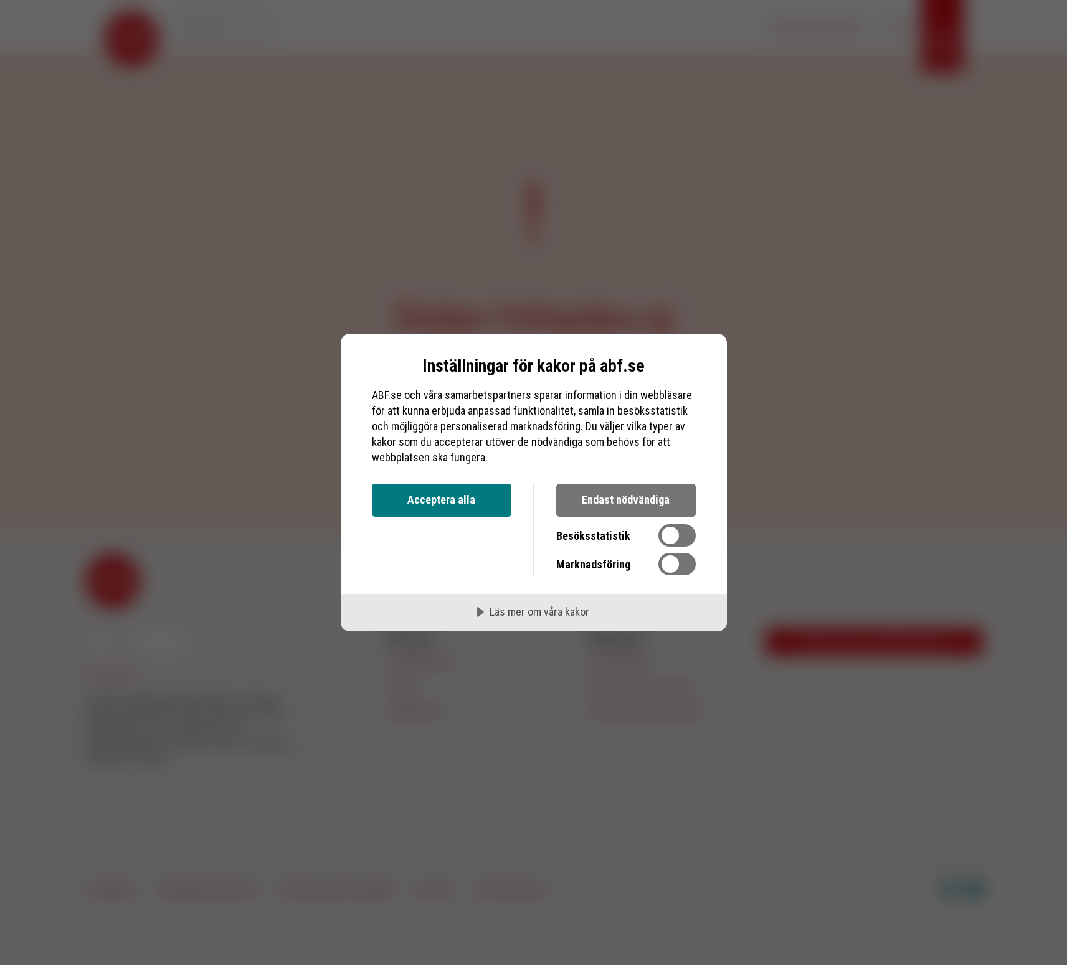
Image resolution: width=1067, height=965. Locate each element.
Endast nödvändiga (626, 499)
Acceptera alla (441, 499)
